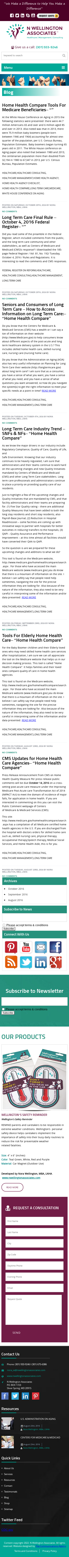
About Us (9, 1468)
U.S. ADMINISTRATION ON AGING (38, 1419)
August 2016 (15, 900)
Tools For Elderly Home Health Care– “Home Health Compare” (32, 637)
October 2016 (16, 888)
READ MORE (49, 390)
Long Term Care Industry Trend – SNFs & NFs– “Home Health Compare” (33, 433)
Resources (9, 1480)
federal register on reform (19, 270)
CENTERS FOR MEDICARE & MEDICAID (40, 1437)
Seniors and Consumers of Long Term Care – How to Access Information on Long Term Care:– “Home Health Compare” (34, 311)
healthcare (9, 173)
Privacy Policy (49, 1551)
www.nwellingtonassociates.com (21, 1177)
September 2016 (18, 894)
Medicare (55, 188)
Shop (7, 1503)
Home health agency (46, 178)
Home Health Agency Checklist (21, 183)
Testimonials (10, 1491)
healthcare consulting (31, 173)
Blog (6, 1497)
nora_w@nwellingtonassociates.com (26, 1370)
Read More (12, 1187)
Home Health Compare (15, 188)
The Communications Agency (51, 1546)
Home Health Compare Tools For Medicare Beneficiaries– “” (34, 107)
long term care (39, 188)
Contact (8, 1485)
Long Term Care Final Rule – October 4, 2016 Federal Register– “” (29, 222)
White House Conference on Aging (23, 193)
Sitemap (8, 1509)
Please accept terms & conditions (27, 925)
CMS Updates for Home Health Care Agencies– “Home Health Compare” (32, 763)
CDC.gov (7, 1529)
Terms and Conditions (25, 1551)
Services (8, 1474)
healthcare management (17, 178)
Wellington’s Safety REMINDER (24, 1114)
